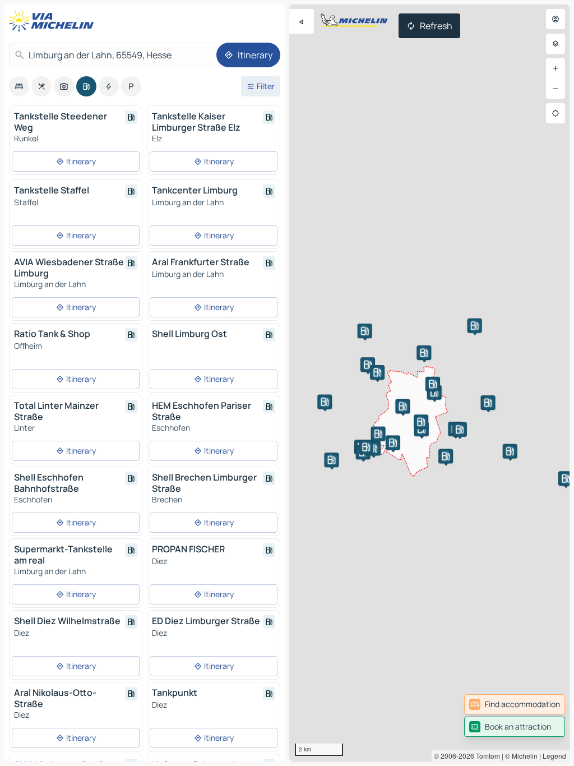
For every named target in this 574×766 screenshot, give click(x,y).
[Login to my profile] (555, 19)
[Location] (555, 113)
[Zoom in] (555, 68)
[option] (19, 86)
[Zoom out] (555, 89)
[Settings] (555, 44)
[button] (474, 326)
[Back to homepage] (54, 21)
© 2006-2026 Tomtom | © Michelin (486, 755)
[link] (514, 704)
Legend (554, 755)
